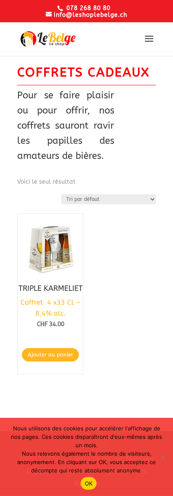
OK (89, 483)
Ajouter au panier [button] (50, 354)
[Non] (162, 457)
